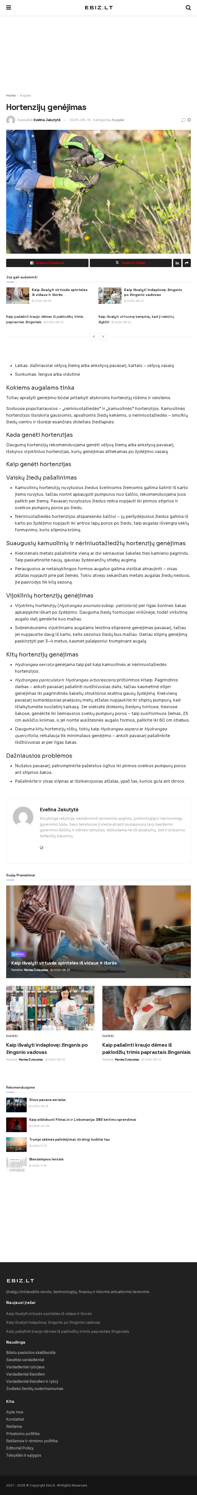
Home (11, 95)
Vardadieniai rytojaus (25, 1367)
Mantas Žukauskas (36, 970)
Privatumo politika (23, 1433)
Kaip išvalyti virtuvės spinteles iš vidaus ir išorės (59, 292)
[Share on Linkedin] (177, 263)
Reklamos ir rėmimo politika (32, 1441)
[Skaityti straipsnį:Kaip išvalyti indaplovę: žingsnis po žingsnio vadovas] (110, 295)
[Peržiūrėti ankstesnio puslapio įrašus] (94, 336)
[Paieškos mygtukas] (188, 7)
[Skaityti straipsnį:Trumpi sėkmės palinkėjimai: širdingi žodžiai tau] (16, 1144)
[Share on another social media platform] (187, 263)
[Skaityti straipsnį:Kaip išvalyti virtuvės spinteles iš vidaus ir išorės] (17, 295)
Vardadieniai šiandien (25, 1374)
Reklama (14, 1426)
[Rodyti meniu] (8, 7)
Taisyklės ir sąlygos (23, 1455)
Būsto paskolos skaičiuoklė (31, 1352)
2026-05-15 (40, 1106)
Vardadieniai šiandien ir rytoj (32, 1381)
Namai (18, 954)
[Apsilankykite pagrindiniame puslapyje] (98, 7)
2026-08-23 (42, 301)
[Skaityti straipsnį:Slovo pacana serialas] (16, 1105)
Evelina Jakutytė (47, 120)
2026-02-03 (41, 1126)
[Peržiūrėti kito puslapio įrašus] (103, 336)
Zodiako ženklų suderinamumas (34, 1388)
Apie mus (14, 1412)
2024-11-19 (39, 1146)
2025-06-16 (80, 120)
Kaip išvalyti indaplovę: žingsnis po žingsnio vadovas (153, 292)
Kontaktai (15, 1419)
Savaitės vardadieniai (25, 1359)
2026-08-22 (135, 301)
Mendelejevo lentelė (46, 1159)
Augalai (25, 95)
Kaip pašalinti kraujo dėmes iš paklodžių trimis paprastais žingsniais (67, 1331)
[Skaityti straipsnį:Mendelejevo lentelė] (16, 1164)
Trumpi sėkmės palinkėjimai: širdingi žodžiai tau (69, 1139)
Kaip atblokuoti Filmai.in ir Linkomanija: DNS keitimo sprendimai (82, 1119)
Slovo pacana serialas (47, 1100)
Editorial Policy (20, 1448)
